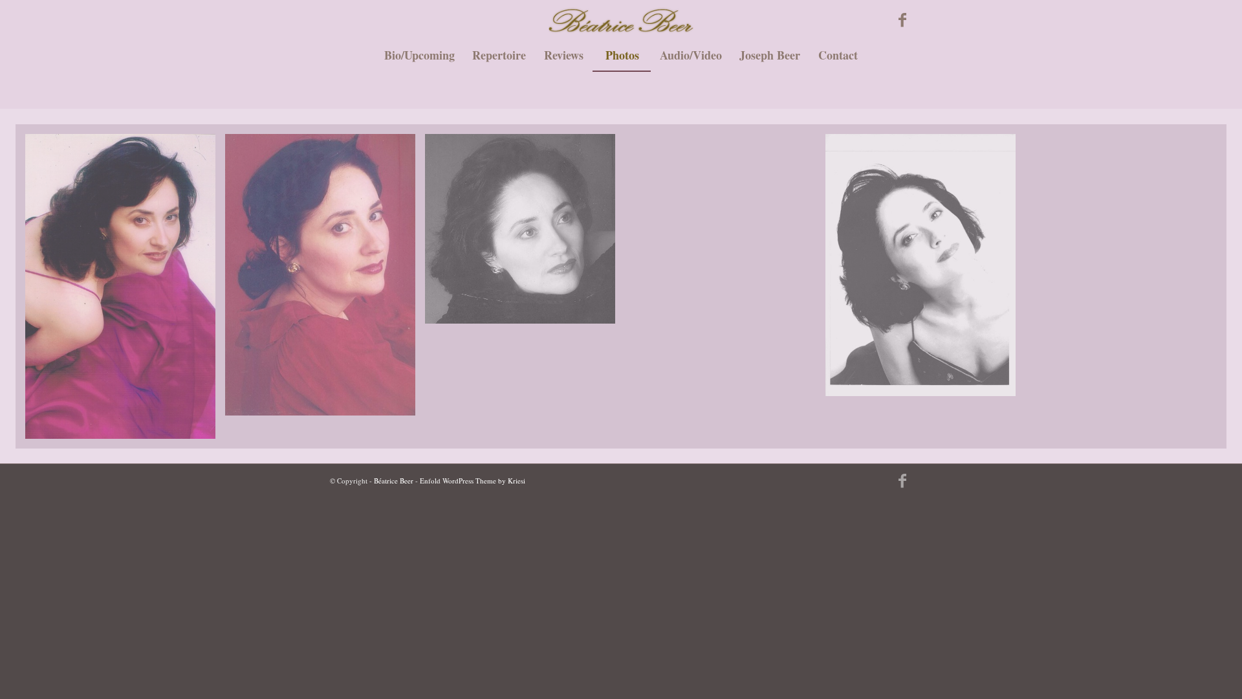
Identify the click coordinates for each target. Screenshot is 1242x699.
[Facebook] (902, 19)
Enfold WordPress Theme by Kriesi (472, 480)
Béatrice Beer (393, 480)
